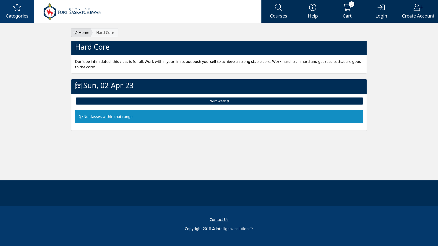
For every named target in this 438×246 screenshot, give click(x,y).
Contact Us (219, 219)
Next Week (218, 101)
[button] (17, 11)
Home (83, 32)
